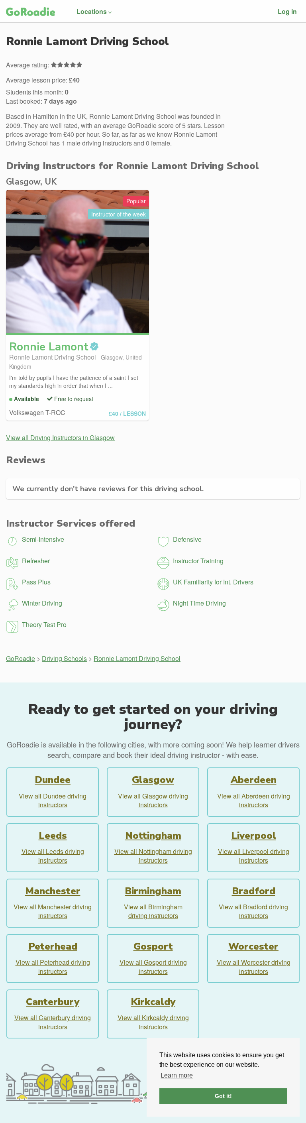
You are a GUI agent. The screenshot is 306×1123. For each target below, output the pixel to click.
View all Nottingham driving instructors (153, 856)
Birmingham (153, 891)
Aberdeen (254, 779)
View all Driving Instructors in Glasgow (60, 437)
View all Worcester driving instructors (253, 966)
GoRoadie (20, 658)
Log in (287, 11)
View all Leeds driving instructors (53, 856)
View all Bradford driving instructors (253, 911)
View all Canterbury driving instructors (52, 1022)
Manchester (52, 891)
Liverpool (253, 835)
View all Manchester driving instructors (53, 911)
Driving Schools (64, 658)
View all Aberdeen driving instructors (253, 800)
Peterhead (52, 946)
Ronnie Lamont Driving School (137, 658)
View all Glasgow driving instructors (153, 800)
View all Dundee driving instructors (52, 800)
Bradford (253, 891)
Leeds (53, 835)
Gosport (153, 946)
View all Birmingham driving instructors (153, 911)
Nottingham (153, 835)
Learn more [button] (177, 1075)
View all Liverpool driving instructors (253, 856)
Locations (91, 11)
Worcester (253, 946)
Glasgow (153, 779)
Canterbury (52, 1001)
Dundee (53, 779)
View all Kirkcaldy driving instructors (153, 1022)
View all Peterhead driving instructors (53, 966)
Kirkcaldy (153, 1001)
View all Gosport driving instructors (153, 966)
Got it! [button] (223, 1096)
